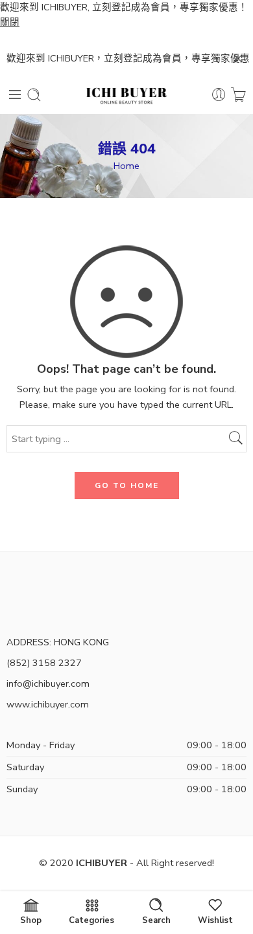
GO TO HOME (127, 485)
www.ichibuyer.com (47, 704)
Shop (31, 920)
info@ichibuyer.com (48, 683)
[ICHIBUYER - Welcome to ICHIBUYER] (126, 94)
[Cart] (238, 95)
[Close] (238, 59)
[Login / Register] (219, 95)
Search (156, 920)
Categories (91, 920)
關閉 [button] (9, 22)
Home (126, 165)
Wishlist (215, 920)
